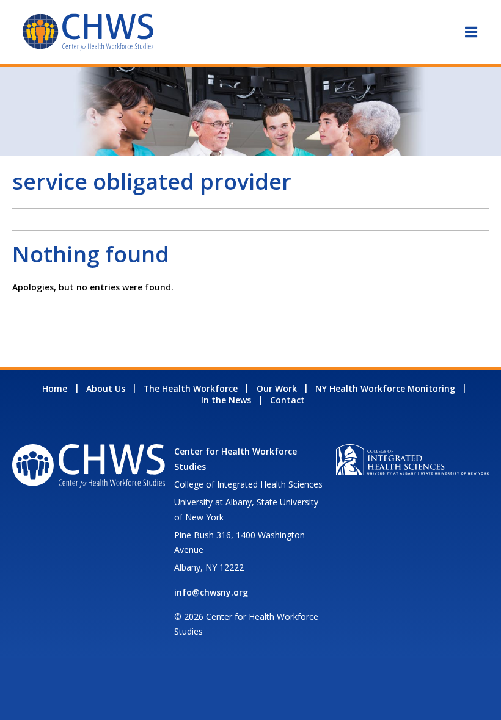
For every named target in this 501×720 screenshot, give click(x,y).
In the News (226, 400)
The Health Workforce (191, 388)
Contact (287, 400)
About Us (105, 388)
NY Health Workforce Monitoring (385, 388)
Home (54, 388)
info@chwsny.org (211, 592)
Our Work (277, 388)
